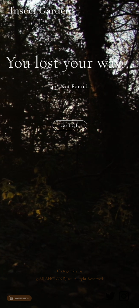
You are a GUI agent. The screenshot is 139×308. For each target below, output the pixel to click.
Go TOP (69, 125)
